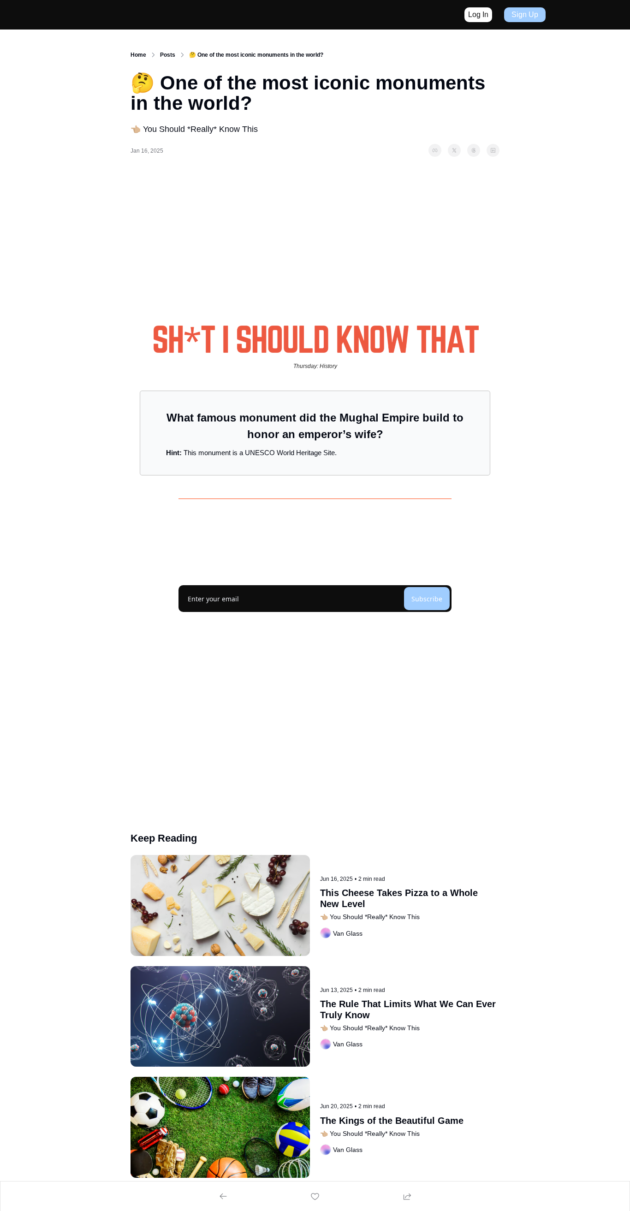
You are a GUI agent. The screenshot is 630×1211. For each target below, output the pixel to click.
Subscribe (426, 598)
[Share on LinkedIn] (493, 150)
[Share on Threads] (473, 150)
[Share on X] (454, 150)
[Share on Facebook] (434, 150)
